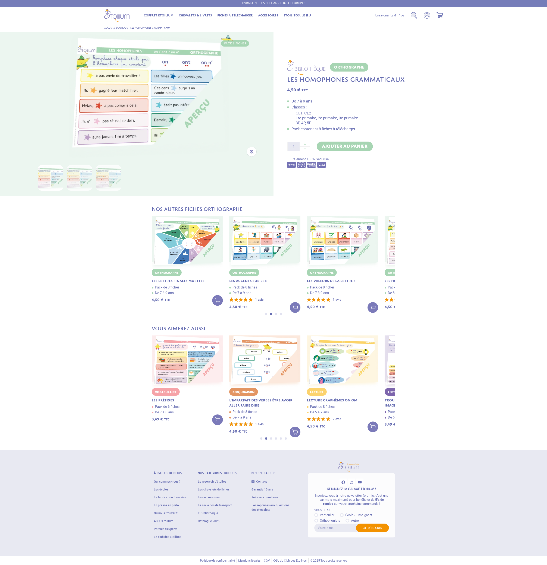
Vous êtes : (322, 510)
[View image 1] (50, 178)
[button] (266, 314)
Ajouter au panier (345, 146)
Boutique (122, 27)
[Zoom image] (251, 152)
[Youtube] (359, 482)
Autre (355, 521)
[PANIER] (440, 15)
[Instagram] (351, 482)
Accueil (108, 27)
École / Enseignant (358, 515)
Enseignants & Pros (389, 15)
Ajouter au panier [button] (217, 301)
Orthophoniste (330, 521)
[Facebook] (343, 482)
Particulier (327, 515)
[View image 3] (108, 178)
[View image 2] (79, 178)
